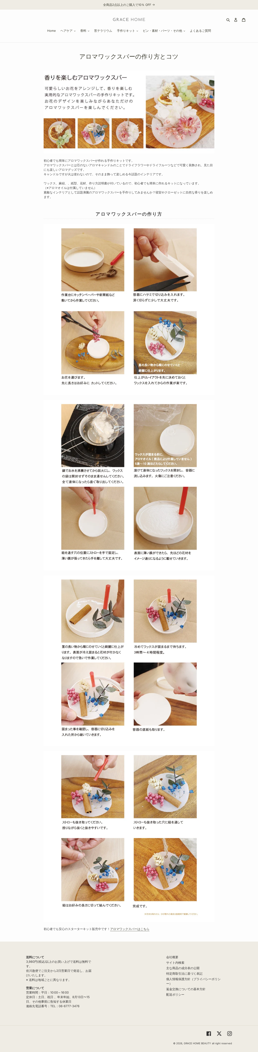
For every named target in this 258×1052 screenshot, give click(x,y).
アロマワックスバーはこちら (129, 929)
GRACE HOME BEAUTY (197, 1043)
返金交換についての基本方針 (185, 989)
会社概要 (172, 957)
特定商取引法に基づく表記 (184, 973)
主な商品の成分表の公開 (182, 968)
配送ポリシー (175, 994)
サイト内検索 (175, 962)
